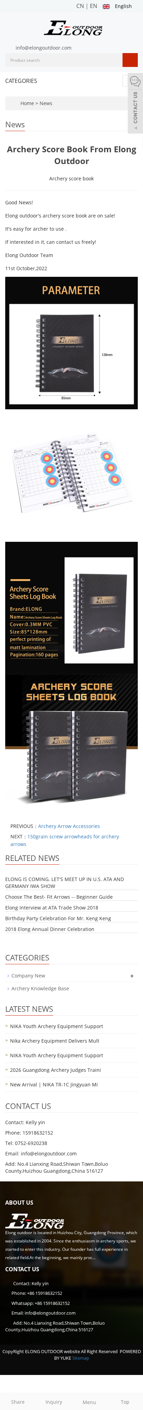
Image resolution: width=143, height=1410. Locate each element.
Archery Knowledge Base (40, 988)
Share (18, 1402)
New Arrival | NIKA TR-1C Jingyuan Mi (54, 1084)
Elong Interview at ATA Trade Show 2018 (51, 907)
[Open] (135, 104)
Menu (89, 1402)
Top (125, 1402)
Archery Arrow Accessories (69, 826)
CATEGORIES (21, 81)
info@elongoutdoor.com (44, 47)
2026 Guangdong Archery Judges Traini (55, 1070)
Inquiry (53, 1402)
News (46, 103)
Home (27, 103)
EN (93, 6)
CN (80, 6)
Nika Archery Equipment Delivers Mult (54, 1040)
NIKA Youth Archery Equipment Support (56, 1026)
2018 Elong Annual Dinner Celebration (49, 929)
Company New (28, 975)
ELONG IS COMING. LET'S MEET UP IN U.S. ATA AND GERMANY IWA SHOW (64, 882)
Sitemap (80, 1358)
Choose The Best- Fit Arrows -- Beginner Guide (59, 897)
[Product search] (130, 60)
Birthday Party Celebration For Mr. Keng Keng (58, 918)
